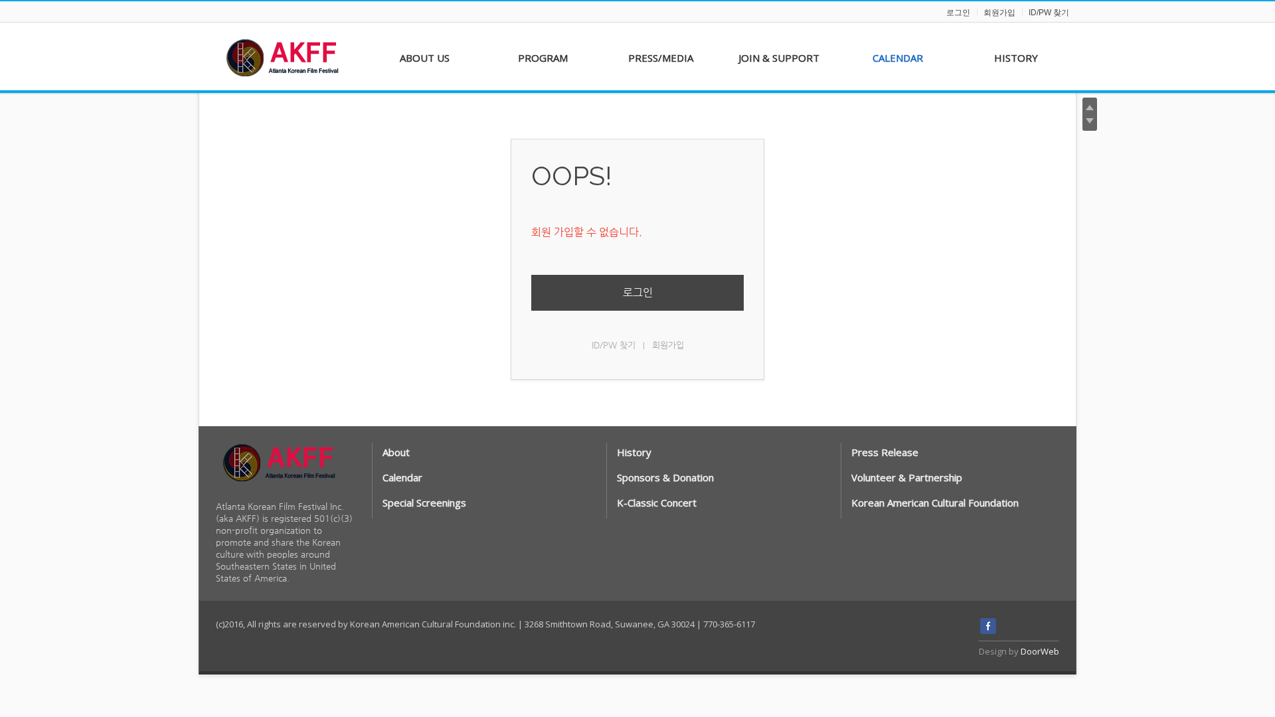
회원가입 (999, 12)
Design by (1019, 651)
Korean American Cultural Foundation (935, 502)
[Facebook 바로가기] (988, 631)
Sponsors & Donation (665, 477)
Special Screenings (424, 502)
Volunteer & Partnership (906, 477)
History (634, 452)
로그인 (958, 12)
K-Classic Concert (657, 502)
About (396, 452)
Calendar (402, 477)
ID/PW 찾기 (1049, 12)
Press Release (884, 452)
